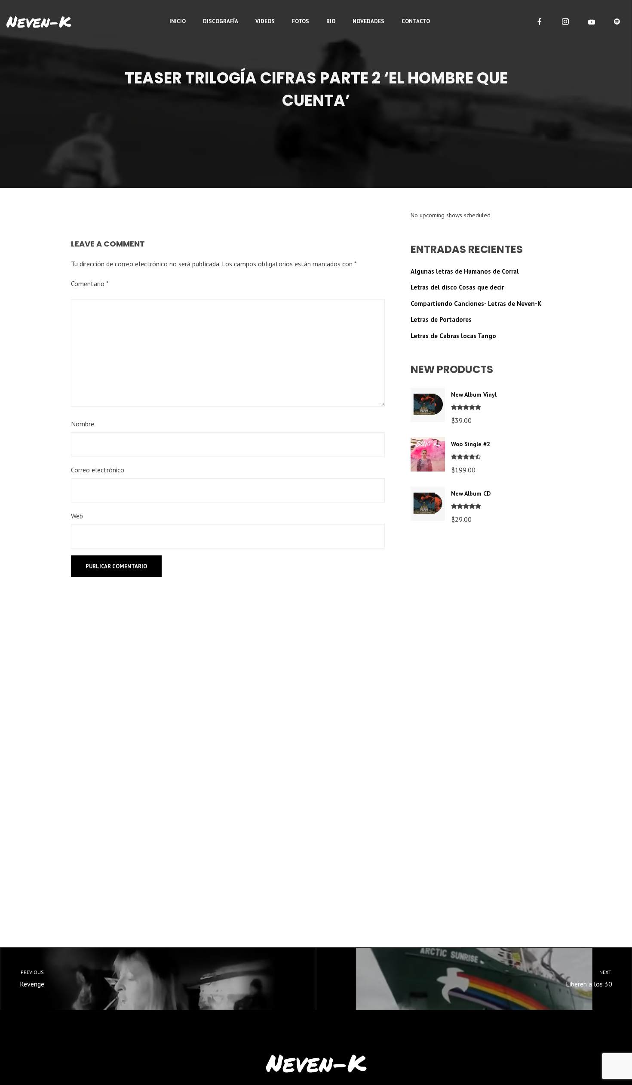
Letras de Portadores (441, 319)
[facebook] (539, 21)
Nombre (82, 423)
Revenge (31, 978)
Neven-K (38, 21)
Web (77, 516)
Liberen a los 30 (589, 978)
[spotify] (617, 21)
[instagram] (565, 21)
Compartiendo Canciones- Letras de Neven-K (476, 303)
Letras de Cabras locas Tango (453, 336)
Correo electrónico (97, 469)
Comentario (90, 283)
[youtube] (592, 22)
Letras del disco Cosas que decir (457, 287)
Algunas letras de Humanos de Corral (465, 271)
